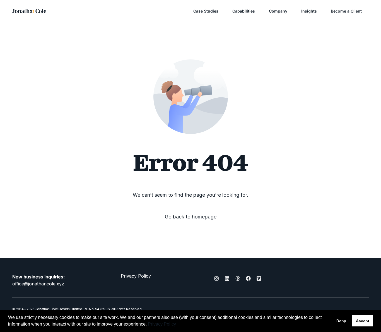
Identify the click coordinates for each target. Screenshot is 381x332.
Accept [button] (362, 321)
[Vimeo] (259, 278)
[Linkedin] (227, 278)
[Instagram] (216, 278)
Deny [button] (341, 321)
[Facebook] (248, 278)
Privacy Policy (136, 276)
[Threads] (238, 278)
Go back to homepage (190, 217)
